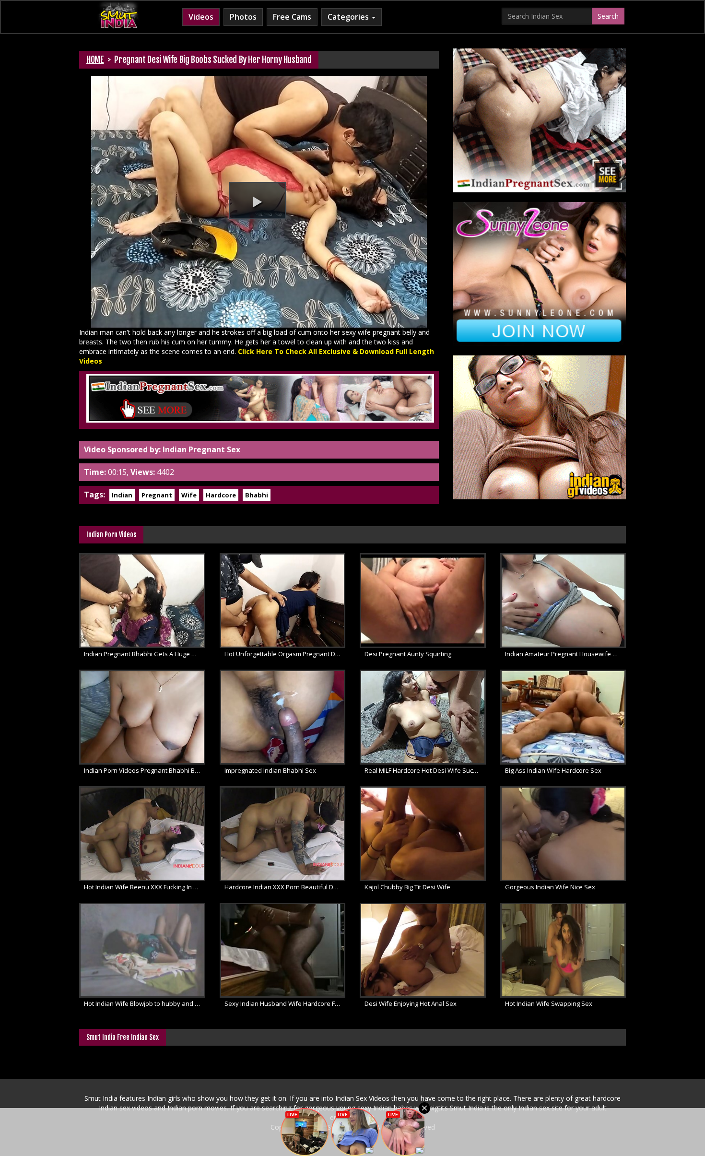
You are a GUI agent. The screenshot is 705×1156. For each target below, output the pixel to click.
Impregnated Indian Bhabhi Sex (270, 770)
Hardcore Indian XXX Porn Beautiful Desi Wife (285, 887)
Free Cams (292, 17)
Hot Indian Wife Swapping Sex (548, 1003)
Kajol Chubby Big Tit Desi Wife (407, 887)
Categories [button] (349, 17)
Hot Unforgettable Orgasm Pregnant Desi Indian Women (285, 653)
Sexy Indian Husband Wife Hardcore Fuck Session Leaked (285, 1003)
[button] (257, 200)
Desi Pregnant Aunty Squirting (407, 653)
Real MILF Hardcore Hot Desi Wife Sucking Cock (425, 770)
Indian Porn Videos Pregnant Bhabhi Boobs (144, 770)
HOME (95, 59)
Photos (243, 17)
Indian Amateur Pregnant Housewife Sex (564, 653)
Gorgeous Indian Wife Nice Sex (550, 887)
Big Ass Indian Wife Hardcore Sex (553, 770)
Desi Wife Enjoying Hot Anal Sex (410, 1003)
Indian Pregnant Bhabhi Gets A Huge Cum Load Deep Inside (144, 653)
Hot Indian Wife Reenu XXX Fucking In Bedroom (144, 887)
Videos (200, 17)
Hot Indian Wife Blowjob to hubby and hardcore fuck (144, 1003)
